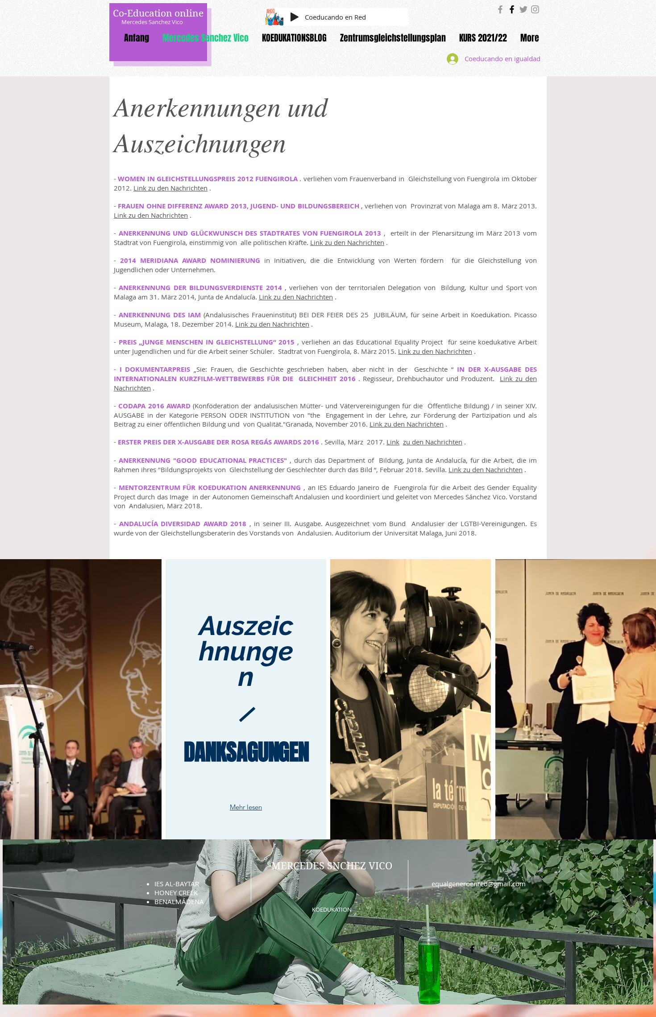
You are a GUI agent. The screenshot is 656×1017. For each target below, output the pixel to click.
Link (392, 441)
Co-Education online (158, 13)
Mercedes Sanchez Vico (152, 22)
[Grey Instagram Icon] (535, 9)
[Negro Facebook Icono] (512, 9)
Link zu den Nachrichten (170, 187)
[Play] (295, 16)
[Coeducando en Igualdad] (500, 9)
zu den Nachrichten (432, 441)
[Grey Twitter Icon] (523, 9)
